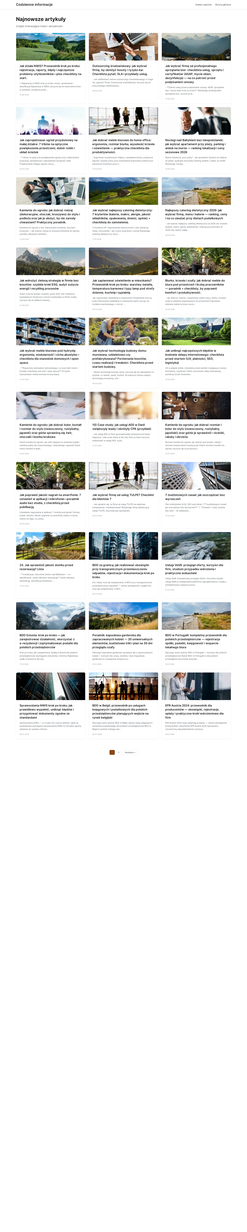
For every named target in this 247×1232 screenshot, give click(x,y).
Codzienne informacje (34, 4)
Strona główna (223, 4)
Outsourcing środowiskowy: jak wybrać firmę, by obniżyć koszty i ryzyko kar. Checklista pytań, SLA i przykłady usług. (120, 70)
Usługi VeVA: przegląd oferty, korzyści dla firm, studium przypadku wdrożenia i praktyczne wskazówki (194, 569)
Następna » (130, 752)
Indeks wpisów (203, 4)
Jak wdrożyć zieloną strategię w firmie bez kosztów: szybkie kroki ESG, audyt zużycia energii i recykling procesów (49, 284)
